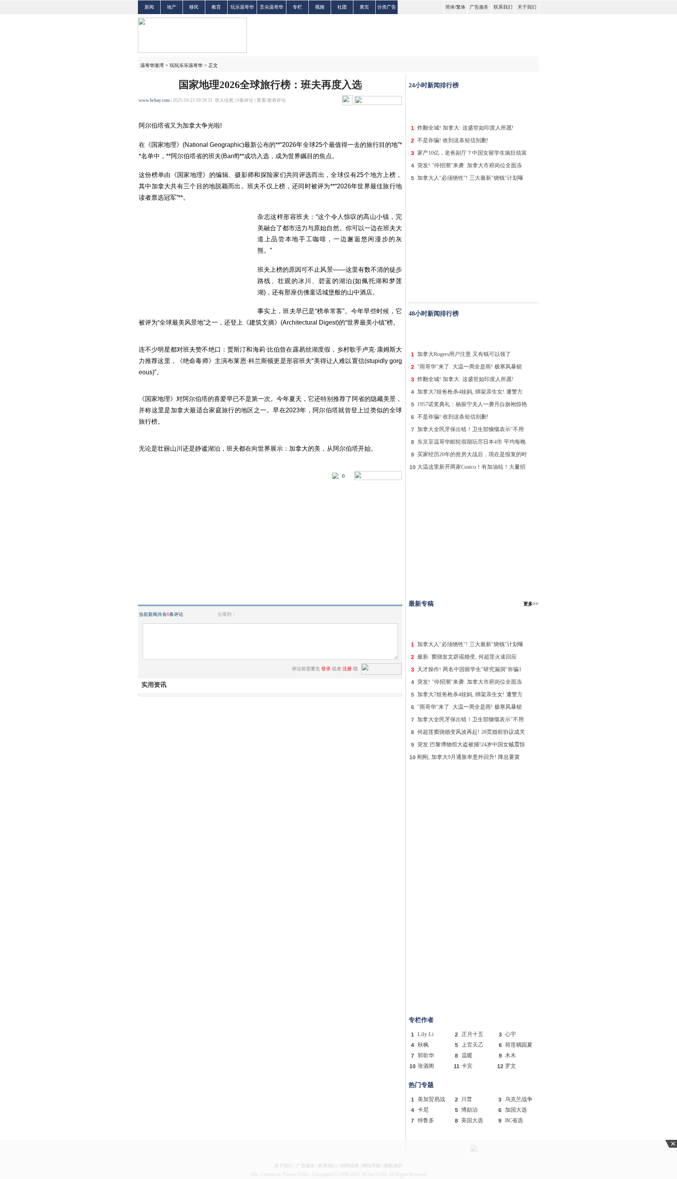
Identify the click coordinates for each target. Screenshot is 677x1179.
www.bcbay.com (154, 100)
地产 (171, 7)
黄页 (364, 7)
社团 (342, 7)
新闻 (149, 7)
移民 (194, 7)
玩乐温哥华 (242, 7)
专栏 (297, 7)
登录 (326, 669)
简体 (450, 7)
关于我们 (527, 7)
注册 (347, 669)
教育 (216, 7)
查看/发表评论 (271, 100)
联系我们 (503, 7)
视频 (319, 7)
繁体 (460, 7)
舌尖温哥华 (271, 7)
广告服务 (479, 7)
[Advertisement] (473, 105)
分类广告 (386, 7)
